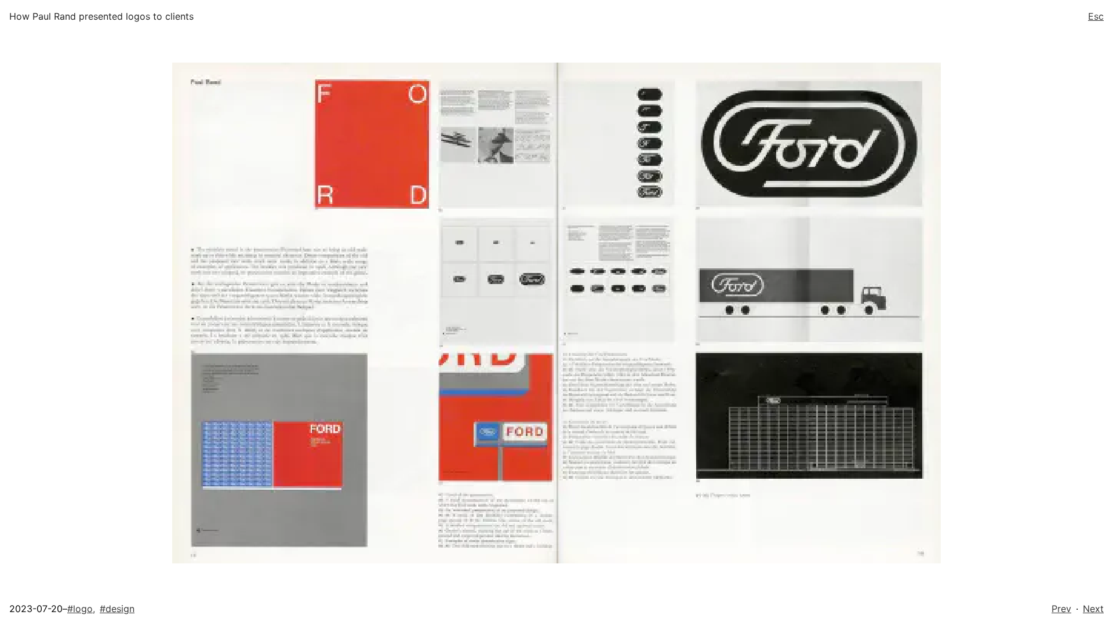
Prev (1061, 608)
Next (1093, 608)
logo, (81, 608)
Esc (1096, 16)
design (117, 608)
